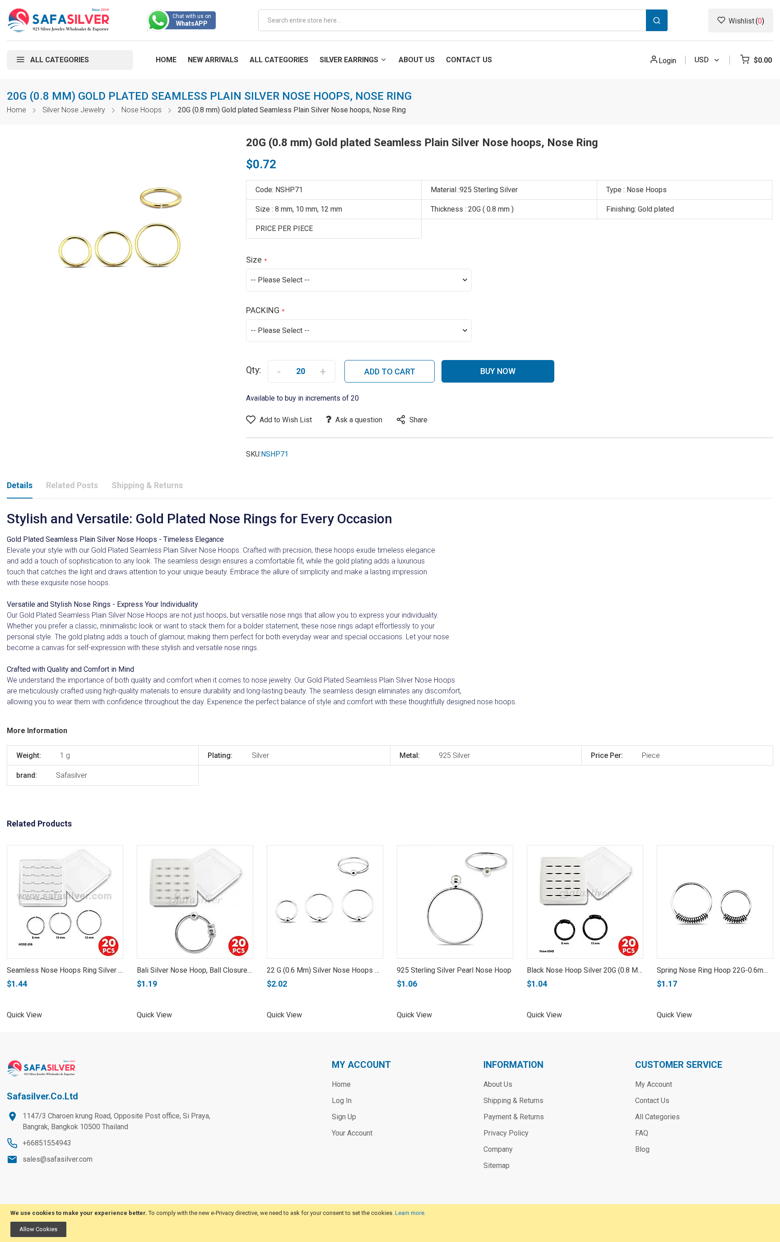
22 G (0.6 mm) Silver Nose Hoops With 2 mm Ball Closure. (358, 970)
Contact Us (652, 1100)
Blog (642, 1149)
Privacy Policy (506, 1133)
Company (498, 1149)
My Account (653, 1084)
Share (418, 420)
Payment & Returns (513, 1117)
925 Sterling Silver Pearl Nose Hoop (454, 970)
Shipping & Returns (147, 485)
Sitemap (496, 1165)
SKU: (253, 454)
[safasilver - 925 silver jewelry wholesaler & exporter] (59, 20)
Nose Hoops (141, 110)
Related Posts (72, 485)
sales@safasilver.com (58, 1159)
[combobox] (463, 20)
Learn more (409, 1213)
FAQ (641, 1133)
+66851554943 (47, 1143)
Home (16, 110)
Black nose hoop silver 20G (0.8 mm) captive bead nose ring (625, 970)
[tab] (19, 487)
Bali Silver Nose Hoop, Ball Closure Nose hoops (213, 970)
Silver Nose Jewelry (73, 110)
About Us (497, 1084)
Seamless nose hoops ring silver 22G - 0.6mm (82, 970)
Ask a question (358, 420)
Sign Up (344, 1117)
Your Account (352, 1133)
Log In (342, 1100)
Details (19, 485)
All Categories (657, 1117)
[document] (390, 1223)
